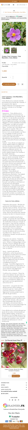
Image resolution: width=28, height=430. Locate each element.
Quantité (4, 77)
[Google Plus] (15, 400)
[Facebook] (9, 400)
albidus (22, 323)
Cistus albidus (9, 326)
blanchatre (15, 323)
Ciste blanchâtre (9, 328)
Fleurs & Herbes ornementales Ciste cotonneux (14, 328)
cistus (19, 323)
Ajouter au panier (10, 84)
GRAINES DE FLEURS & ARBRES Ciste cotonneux (12, 325)
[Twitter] (12, 400)
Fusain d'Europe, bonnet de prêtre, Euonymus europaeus (14, 370)
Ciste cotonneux (8, 331)
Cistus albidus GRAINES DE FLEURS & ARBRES (13, 331)
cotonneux (10, 323)
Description (4, 92)
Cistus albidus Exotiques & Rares (13, 334)
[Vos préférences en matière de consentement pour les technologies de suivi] (26, 322)
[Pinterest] (18, 400)
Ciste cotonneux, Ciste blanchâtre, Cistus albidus (15, 12)
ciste (7, 323)
